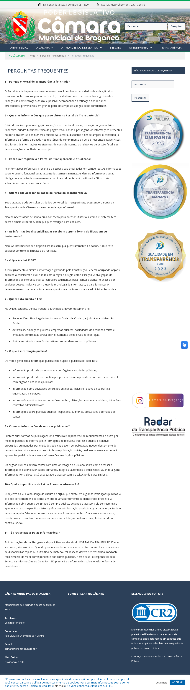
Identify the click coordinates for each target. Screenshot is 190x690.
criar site (154, 629)
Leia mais (59, 686)
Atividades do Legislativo (79, 47)
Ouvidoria (10, 662)
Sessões (115, 47)
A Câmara (43, 47)
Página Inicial (18, 47)
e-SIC (21, 662)
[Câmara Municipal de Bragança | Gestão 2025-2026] (62, 25)
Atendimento (138, 47)
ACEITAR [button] (177, 682)
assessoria (171, 634)
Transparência (170, 47)
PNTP (147, 656)
